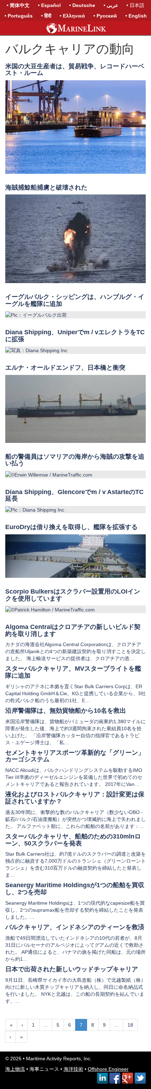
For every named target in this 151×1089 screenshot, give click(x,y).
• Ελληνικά (72, 16)
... (46, 1025)
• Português (19, 16)
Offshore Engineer (108, 1069)
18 (130, 1025)
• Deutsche (82, 5)
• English (136, 16)
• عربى (111, 5)
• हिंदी (46, 16)
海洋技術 (73, 1069)
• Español (49, 5)
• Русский (105, 16)
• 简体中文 (18, 5)
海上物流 (15, 1069)
